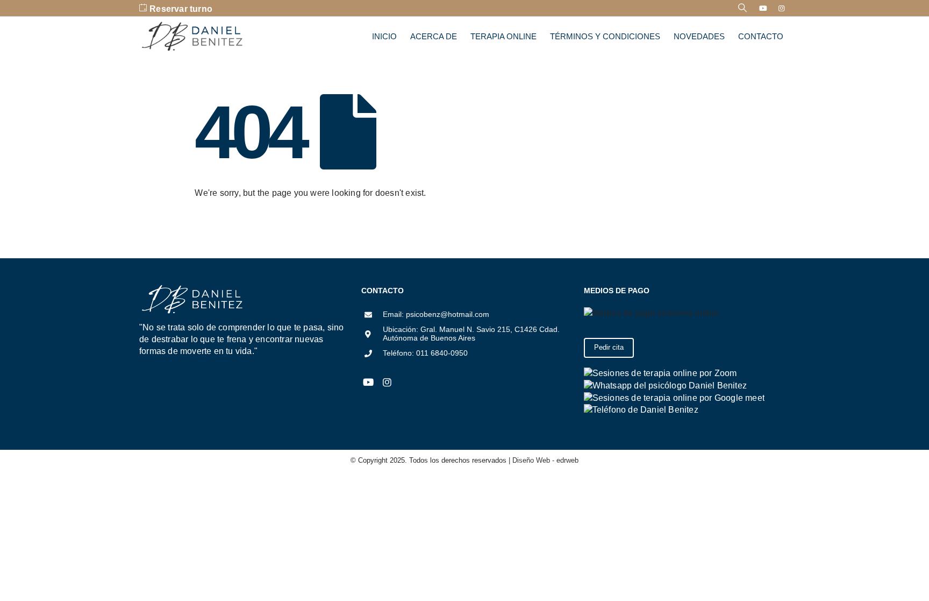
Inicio (384, 36)
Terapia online (503, 36)
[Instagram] (781, 8)
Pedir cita (609, 347)
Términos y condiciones (605, 36)
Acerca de (433, 36)
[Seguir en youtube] (368, 382)
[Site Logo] (193, 36)
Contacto (760, 36)
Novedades (699, 36)
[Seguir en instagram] (387, 382)
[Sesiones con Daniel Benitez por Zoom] (660, 372)
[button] (743, 8)
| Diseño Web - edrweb (542, 460)
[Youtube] (763, 8)
